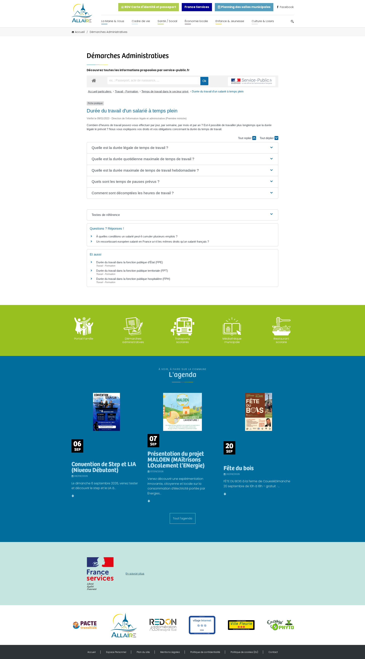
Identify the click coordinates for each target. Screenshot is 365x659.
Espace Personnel (116, 652)
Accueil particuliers (100, 91)
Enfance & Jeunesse (230, 21)
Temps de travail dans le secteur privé (165, 91)
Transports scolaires (182, 340)
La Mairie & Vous (112, 21)
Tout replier (245, 138)
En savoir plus (135, 573)
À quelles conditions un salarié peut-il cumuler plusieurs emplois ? (136, 236)
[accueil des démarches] (94, 80)
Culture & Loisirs (263, 21)
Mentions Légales (170, 652)
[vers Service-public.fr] (251, 81)
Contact (273, 652)
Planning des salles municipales (246, 7)
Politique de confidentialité (205, 652)
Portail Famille (83, 339)
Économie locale (196, 21)
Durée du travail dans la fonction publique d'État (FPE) (129, 262)
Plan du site (143, 652)
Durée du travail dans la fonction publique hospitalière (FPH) (133, 278)
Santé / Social (167, 21)
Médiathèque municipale (232, 340)
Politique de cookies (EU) (244, 652)
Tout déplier (267, 138)
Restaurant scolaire (281, 340)
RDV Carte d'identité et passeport (150, 7)
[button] (182, 148)
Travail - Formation (127, 91)
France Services (197, 7)
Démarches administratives (133, 340)
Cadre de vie (141, 21)
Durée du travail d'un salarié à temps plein (218, 91)
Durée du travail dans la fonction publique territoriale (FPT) (132, 270)
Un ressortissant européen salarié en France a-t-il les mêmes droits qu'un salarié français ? (152, 241)
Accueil (80, 32)
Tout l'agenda (182, 518)
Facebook (286, 7)
